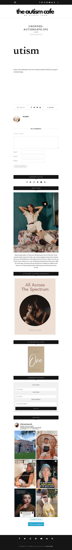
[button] (25, 445)
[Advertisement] (36, 88)
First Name (36, 385)
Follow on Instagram (36, 524)
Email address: (36, 399)
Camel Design (49, 546)
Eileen (51, 107)
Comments (21, 107)
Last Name (36, 392)
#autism (29, 429)
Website (16, 161)
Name (16, 152)
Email (16, 156)
